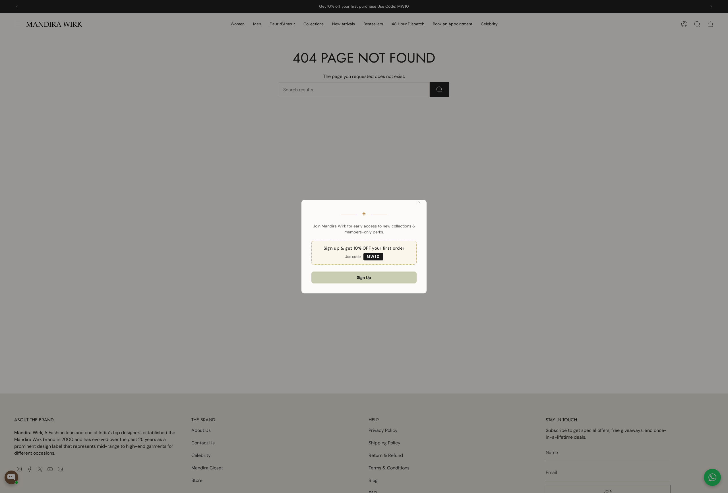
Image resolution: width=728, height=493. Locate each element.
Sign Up (364, 277)
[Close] (419, 202)
